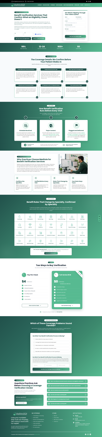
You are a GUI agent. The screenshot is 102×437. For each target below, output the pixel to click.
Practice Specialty (68, 24)
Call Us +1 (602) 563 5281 (38, 38)
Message (66, 28)
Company (40, 5)
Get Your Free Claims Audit (75, 36)
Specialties (77, 5)
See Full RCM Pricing (66, 305)
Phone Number (78, 17)
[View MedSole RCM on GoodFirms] (38, 34)
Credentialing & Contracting (38, 415)
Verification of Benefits (37, 425)
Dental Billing (59, 5)
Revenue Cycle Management (38, 419)
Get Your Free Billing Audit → (51, 253)
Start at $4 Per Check (34, 305)
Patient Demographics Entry (38, 421)
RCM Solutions (46, 5)
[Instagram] (88, 1)
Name (66, 17)
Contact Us (87, 5)
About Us (55, 415)
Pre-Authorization (36, 427)
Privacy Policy (56, 417)
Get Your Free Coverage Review (23, 38)
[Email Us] (99, 216)
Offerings (53, 5)
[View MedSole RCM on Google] (18, 34)
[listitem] (19, 218)
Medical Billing (35, 417)
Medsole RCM (37, 434)
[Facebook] (86, 1)
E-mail (66, 21)
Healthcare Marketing (68, 5)
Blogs (82, 5)
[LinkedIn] (90, 1)
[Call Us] (99, 218)
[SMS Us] (99, 220)
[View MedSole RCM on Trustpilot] (28, 34)
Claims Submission (36, 423)
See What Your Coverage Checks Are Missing (51, 369)
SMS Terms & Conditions (58, 419)
